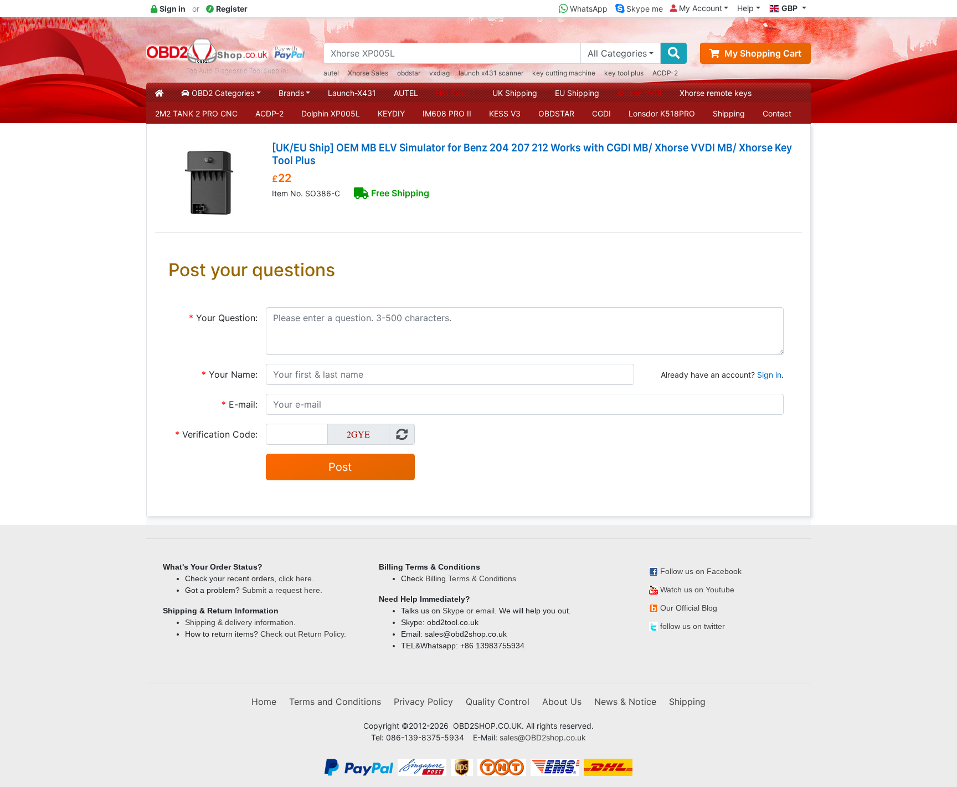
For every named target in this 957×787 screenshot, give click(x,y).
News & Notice (625, 701)
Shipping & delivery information (239, 622)
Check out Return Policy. (303, 633)
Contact (777, 113)
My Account (699, 8)
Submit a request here (281, 590)
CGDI (601, 113)
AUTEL (406, 93)
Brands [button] (291, 93)
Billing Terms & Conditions (470, 578)
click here (295, 578)
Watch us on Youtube (697, 589)
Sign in (769, 374)
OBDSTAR (556, 113)
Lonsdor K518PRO (662, 113)
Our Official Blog (688, 607)
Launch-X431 (352, 93)
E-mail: (240, 404)
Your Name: (230, 374)
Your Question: (223, 317)
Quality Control (497, 701)
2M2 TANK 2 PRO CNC (196, 113)
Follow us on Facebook (701, 571)
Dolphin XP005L (330, 113)
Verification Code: (216, 434)
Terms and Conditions (335, 701)
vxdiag (439, 73)
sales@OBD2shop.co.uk (543, 737)
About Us (562, 701)
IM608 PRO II (447, 113)
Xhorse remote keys (716, 93)
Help (745, 8)
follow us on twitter (692, 626)
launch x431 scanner (491, 73)
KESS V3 (505, 113)
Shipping (729, 113)
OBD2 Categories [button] (221, 93)
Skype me (643, 8)
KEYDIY (391, 113)
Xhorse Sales (368, 73)
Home (263, 701)
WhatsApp (588, 8)
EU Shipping (577, 93)
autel (331, 73)
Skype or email (469, 610)
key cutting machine (563, 73)
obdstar (408, 73)
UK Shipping (514, 93)
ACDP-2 (665, 73)
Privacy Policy (423, 701)
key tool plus (624, 73)
